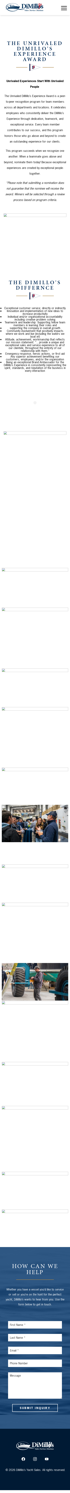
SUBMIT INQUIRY (35, 1408)
